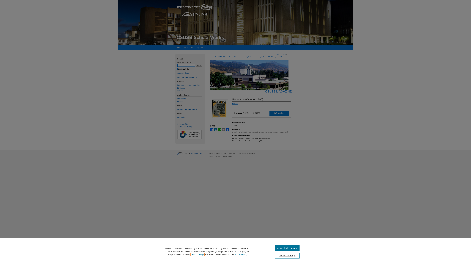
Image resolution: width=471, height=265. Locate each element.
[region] (235, 251)
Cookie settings (197, 254)
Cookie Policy (241, 254)
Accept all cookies (287, 248)
